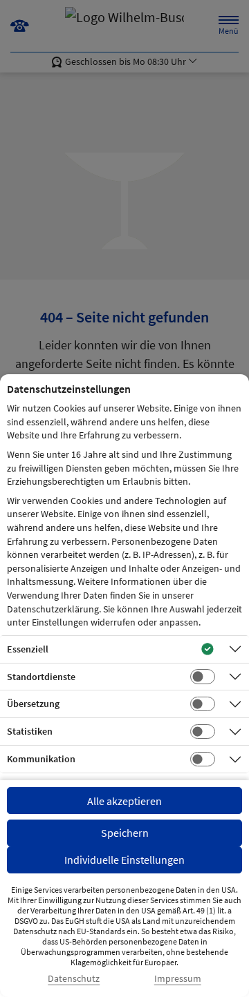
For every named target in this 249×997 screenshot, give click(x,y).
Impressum (177, 979)
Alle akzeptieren (124, 801)
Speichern (125, 833)
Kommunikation (41, 759)
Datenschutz (74, 979)
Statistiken (30, 731)
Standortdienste (41, 676)
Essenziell (27, 649)
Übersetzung (33, 703)
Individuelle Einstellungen (124, 860)
